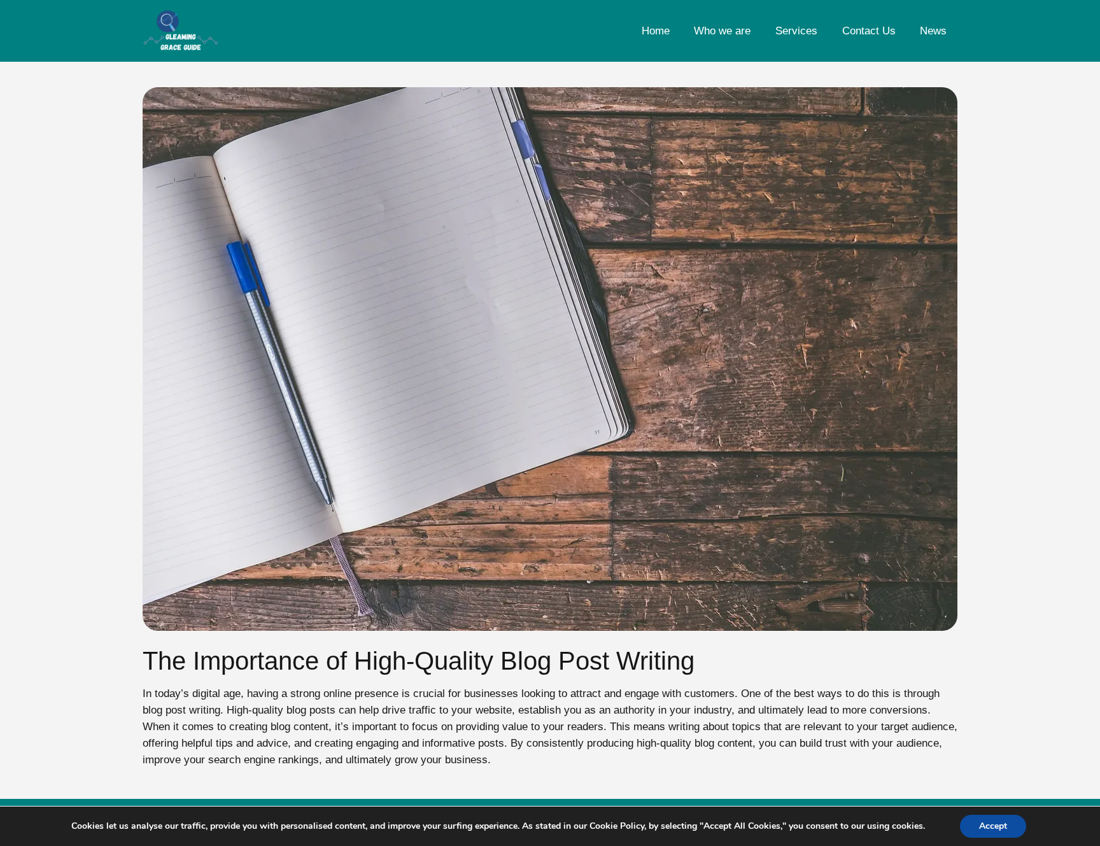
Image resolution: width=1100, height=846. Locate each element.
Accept (993, 826)
